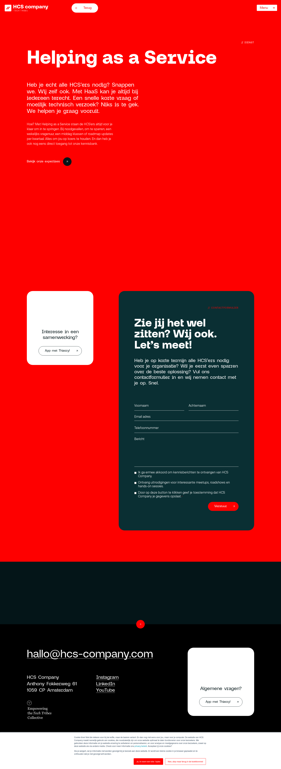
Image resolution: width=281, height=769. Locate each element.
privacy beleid (140, 746)
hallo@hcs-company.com (90, 653)
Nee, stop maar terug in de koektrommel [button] (185, 761)
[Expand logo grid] (140, 624)
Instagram (107, 677)
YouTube (105, 690)
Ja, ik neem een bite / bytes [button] (148, 761)
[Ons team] (26, 8)
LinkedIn (105, 683)
